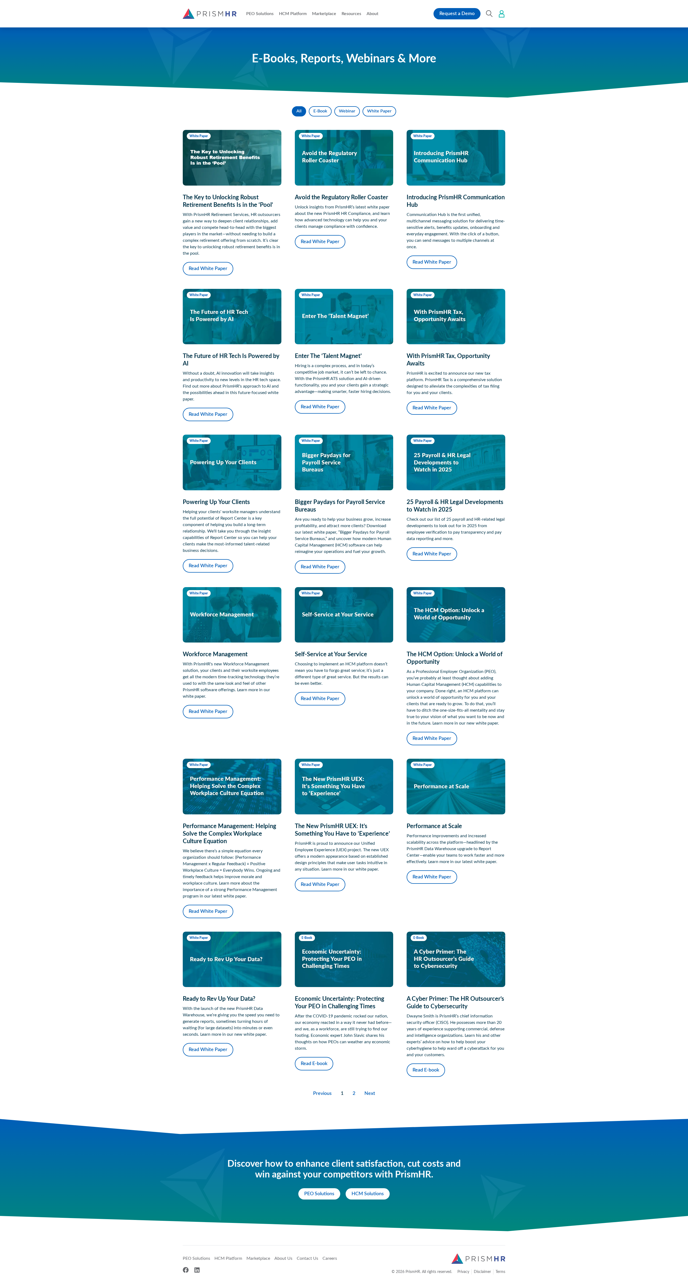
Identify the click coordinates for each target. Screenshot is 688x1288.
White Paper (379, 111)
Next (369, 1093)
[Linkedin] (197, 1270)
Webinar (347, 111)
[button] (260, 13)
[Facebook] (186, 1270)
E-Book (320, 111)
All (299, 111)
